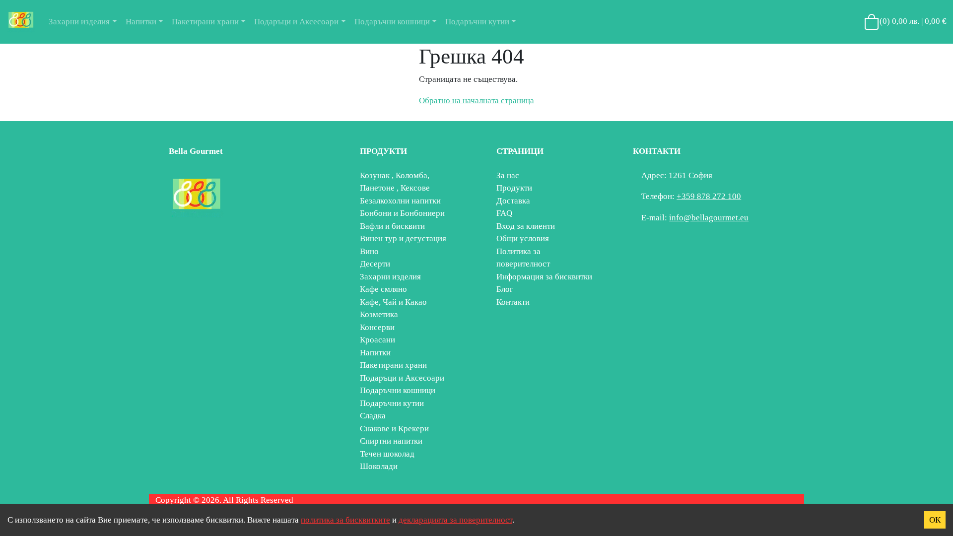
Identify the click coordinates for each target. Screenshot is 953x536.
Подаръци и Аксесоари (402, 378)
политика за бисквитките (345, 520)
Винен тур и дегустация (403, 238)
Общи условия (522, 238)
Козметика (379, 314)
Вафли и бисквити (392, 226)
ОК (935, 520)
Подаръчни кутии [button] (477, 21)
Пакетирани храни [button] (205, 21)
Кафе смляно (383, 289)
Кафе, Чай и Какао (393, 302)
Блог (504, 289)
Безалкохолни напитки (400, 200)
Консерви (377, 327)
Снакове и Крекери (394, 428)
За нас (507, 175)
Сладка (373, 415)
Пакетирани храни (393, 365)
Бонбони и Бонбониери (402, 213)
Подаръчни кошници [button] (392, 21)
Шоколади (379, 466)
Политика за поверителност (523, 258)
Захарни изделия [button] (79, 21)
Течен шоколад (387, 454)
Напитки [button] (141, 21)
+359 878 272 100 (709, 196)
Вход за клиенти (525, 226)
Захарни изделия (390, 276)
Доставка (513, 200)
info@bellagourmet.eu (709, 217)
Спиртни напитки (391, 441)
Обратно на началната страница (476, 100)
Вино (369, 251)
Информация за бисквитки (544, 276)
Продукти (514, 188)
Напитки (375, 352)
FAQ (504, 213)
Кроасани (377, 339)
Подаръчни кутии (392, 403)
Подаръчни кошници (397, 390)
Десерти (375, 263)
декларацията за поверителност (455, 520)
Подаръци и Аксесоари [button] (296, 21)
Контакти (513, 302)
